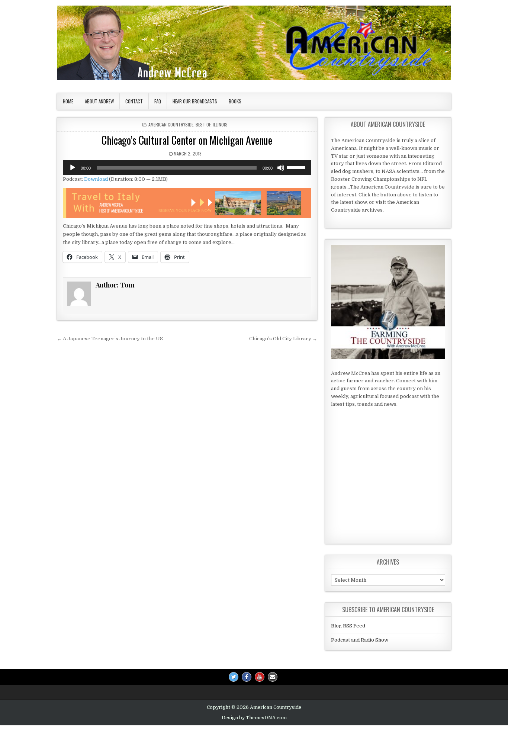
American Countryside (170, 124)
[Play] (72, 167)
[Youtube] (259, 677)
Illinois (220, 124)
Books (235, 101)
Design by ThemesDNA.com (254, 717)
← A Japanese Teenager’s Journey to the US (110, 338)
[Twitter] (233, 677)
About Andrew (99, 101)
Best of (203, 124)
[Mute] (280, 167)
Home (68, 101)
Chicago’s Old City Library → (283, 338)
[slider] (297, 167)
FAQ (157, 101)
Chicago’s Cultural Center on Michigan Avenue (187, 140)
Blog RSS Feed (348, 626)
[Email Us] (272, 677)
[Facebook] (246, 677)
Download (96, 179)
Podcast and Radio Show (359, 640)
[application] (187, 167)
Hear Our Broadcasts (195, 101)
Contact (134, 101)
